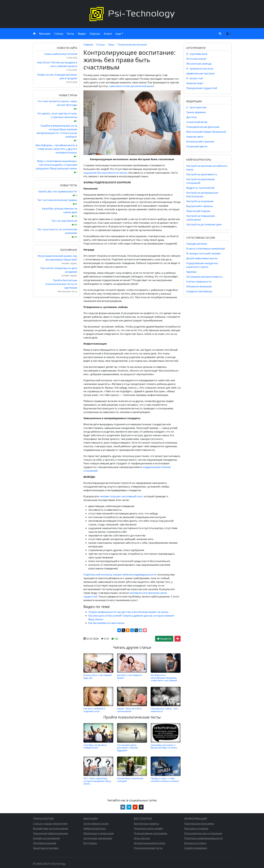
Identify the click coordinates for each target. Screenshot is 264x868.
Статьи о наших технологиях (50, 823)
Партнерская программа (199, 823)
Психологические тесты (148, 848)
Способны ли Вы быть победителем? (95, 746)
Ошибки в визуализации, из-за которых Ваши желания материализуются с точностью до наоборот (57, 133)
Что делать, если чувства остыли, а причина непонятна (57, 117)
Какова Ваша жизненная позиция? (130, 779)
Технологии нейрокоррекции (50, 833)
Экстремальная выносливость (204, 276)
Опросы (95, 33)
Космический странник (200, 141)
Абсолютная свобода (198, 63)
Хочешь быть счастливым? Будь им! (97, 676)
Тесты (70, 33)
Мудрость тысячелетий (200, 187)
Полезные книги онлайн (148, 828)
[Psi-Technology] (132, 14)
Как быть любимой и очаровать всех (94, 710)
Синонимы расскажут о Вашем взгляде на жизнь (164, 746)
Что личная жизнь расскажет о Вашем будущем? (127, 748)
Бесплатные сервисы (146, 823)
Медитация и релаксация (98, 833)
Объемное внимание (199, 286)
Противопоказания (44, 843)
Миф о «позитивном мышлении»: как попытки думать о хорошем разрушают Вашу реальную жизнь (56, 166)
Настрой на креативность (201, 174)
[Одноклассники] (128, 630)
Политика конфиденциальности (203, 838)
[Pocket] (145, 630)
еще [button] (118, 33)
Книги (108, 33)
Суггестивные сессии (95, 823)
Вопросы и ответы (195, 843)
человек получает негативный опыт (121, 496)
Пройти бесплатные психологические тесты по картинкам (61, 284)
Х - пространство (196, 107)
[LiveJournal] (136, 630)
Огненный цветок (196, 146)
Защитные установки (45, 848)
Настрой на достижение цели (204, 224)
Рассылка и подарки (196, 828)
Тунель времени (196, 112)
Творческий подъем (198, 211)
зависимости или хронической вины (131, 86)
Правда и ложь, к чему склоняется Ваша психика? (165, 779)
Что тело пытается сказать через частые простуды (57, 105)
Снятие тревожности (198, 281)
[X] (123, 630)
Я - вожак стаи (194, 78)
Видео (82, 33)
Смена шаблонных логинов (60, 54)
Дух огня (191, 117)
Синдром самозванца (199, 291)
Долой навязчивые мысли (201, 258)
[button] (219, 33)
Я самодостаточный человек (203, 253)
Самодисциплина (196, 243)
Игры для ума (142, 838)
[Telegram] (140, 630)
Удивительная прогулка (200, 73)
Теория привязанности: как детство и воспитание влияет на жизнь (128, 612)
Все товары (90, 843)
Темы (111, 44)
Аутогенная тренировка (97, 838)
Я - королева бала (196, 54)
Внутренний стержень (199, 206)
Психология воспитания (132, 44)
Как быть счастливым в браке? (129, 676)
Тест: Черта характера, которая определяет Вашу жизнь (97, 781)
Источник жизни (196, 58)
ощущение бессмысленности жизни (105, 172)
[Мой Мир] (132, 630)
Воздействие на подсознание (50, 828)
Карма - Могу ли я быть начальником (129, 710)
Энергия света (194, 136)
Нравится (165, 638)
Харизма (191, 271)
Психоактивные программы (150, 833)
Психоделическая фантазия (202, 127)
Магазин (45, 33)
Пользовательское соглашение (203, 833)
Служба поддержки (195, 848)
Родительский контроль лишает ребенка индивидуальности (119, 574)
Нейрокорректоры (94, 828)
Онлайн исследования (46, 838)
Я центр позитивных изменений (205, 248)
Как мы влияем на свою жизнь (106, 623)
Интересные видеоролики (149, 843)
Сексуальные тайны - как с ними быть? (165, 710)
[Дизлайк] (177, 639)
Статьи (58, 33)
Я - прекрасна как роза (199, 68)
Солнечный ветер (196, 122)
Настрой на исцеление (199, 201)
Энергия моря (194, 83)
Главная (88, 44)
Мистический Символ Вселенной (206, 131)
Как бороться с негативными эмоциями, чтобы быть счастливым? (164, 678)
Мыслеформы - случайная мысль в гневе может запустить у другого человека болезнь (56, 151)
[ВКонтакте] (119, 630)
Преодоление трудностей (201, 88)
